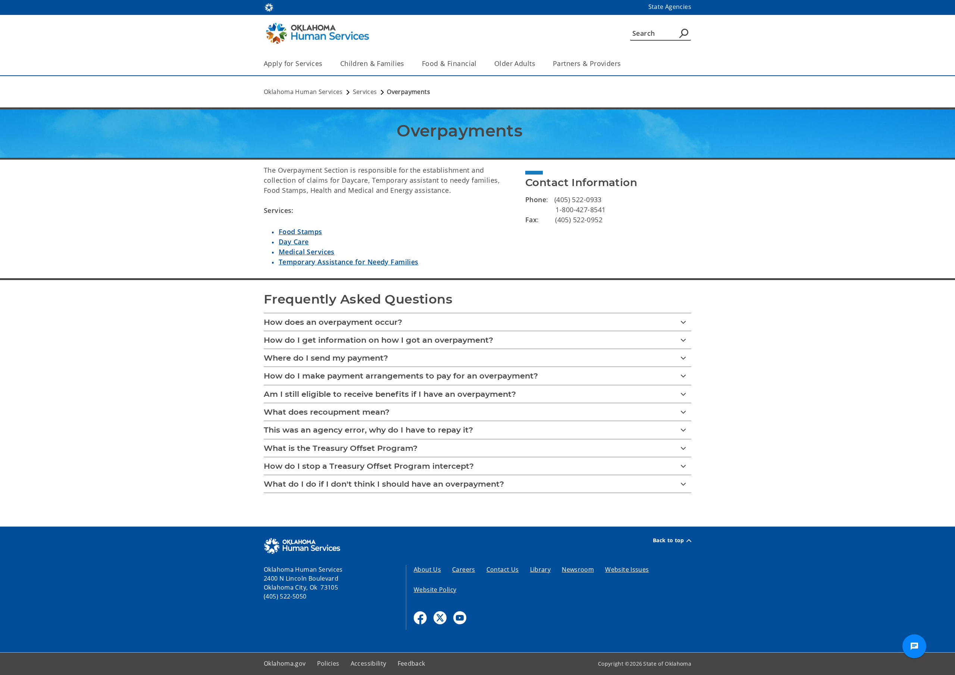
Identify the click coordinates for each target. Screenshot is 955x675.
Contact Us (502, 569)
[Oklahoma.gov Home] (269, 6)
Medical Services (307, 251)
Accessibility (368, 663)
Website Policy (435, 589)
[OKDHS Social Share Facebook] (420, 617)
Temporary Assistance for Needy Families (349, 261)
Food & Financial (449, 63)
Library (540, 569)
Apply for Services (293, 63)
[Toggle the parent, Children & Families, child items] (406, 63)
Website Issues (627, 569)
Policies (328, 663)
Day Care (294, 241)
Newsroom (578, 569)
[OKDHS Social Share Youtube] (459, 617)
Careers (463, 569)
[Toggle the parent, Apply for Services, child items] (325, 63)
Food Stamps (300, 231)
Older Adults (514, 63)
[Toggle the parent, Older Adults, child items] (537, 63)
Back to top (668, 540)
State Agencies (669, 7)
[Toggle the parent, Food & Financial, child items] (479, 63)
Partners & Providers (587, 63)
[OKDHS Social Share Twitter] (440, 617)
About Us (427, 569)
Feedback (411, 663)
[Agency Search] (683, 33)
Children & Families (372, 63)
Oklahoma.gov (285, 663)
